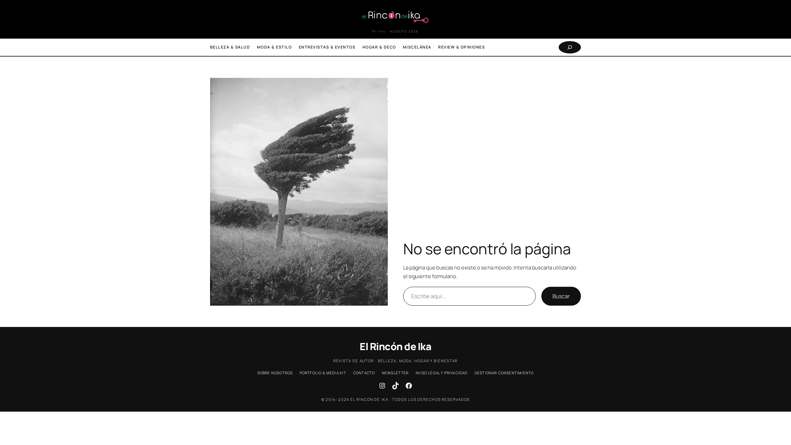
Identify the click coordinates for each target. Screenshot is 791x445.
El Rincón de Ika (395, 346)
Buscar (561, 296)
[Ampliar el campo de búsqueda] (570, 47)
